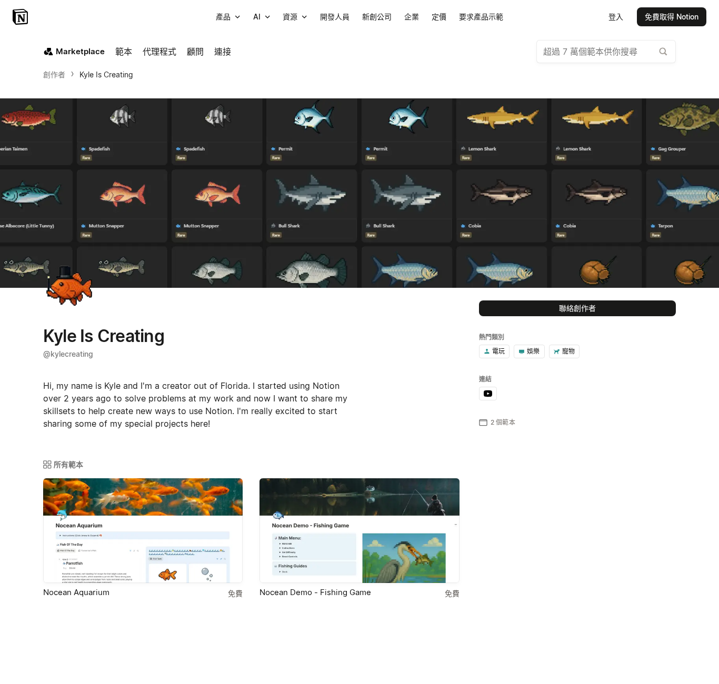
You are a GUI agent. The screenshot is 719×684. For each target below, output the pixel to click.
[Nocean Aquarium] (143, 530)
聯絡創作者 (577, 308)
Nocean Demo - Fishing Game (315, 592)
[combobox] (606, 51)
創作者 (54, 74)
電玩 (498, 351)
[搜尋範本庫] (663, 51)
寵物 (568, 351)
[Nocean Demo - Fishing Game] (359, 530)
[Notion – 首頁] (21, 17)
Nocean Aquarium (76, 592)
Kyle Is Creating (106, 74)
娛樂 (533, 351)
